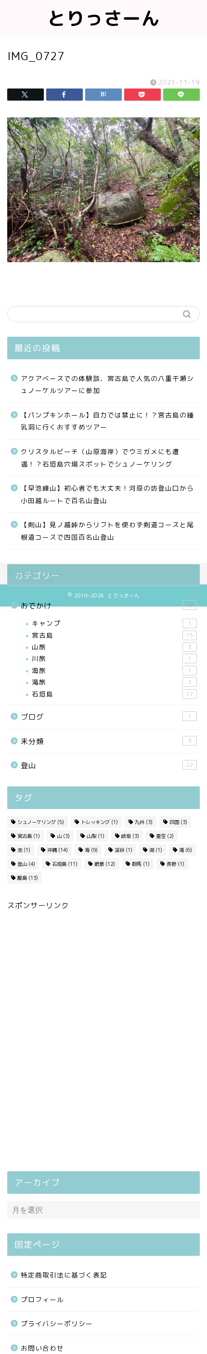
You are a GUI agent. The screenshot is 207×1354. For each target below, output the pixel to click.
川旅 (112, 658)
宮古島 (112, 635)
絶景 (104, 863)
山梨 (95, 836)
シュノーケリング (40, 822)
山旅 (112, 646)
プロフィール (42, 1299)
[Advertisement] (103, 1042)
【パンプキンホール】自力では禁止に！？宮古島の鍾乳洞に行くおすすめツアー (107, 421)
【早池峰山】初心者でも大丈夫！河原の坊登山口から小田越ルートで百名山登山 (107, 494)
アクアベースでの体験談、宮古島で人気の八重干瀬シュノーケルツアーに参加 (107, 384)
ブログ (106, 717)
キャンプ (112, 623)
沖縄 (57, 850)
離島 (27, 877)
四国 (178, 822)
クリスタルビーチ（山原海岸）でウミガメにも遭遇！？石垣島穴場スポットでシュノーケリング (100, 457)
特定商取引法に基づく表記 (64, 1274)
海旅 (112, 670)
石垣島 (112, 693)
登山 (107, 765)
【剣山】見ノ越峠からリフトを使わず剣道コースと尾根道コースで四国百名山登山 (107, 531)
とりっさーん (103, 18)
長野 (175, 863)
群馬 (141, 863)
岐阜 (130, 836)
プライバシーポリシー (57, 1323)
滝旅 (112, 681)
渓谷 (123, 850)
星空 (165, 836)
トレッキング (99, 822)
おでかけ (107, 606)
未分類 (106, 741)
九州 (144, 822)
